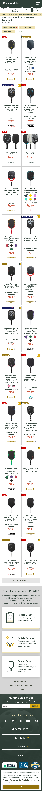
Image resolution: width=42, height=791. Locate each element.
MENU (38, 4)
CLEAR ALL (20, 31)
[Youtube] (28, 721)
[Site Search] (31, 3)
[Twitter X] (13, 721)
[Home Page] (11, 3)
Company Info (20, 746)
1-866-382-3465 (21, 681)
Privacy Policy (9, 780)
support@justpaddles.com (21, 685)
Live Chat (21, 689)
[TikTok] (36, 721)
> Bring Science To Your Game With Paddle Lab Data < (19, 14)
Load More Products (21, 580)
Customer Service (20, 729)
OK (21, 786)
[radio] (28, 68)
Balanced (7, 31)
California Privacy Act (28, 780)
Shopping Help (20, 738)
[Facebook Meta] (5, 721)
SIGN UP (35, 706)
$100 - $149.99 (9, 28)
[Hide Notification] (40, 14)
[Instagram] (20, 721)
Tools (20, 755)
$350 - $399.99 (25, 28)
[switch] (36, 9)
